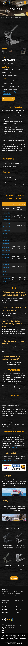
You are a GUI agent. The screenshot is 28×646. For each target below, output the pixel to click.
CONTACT (5, 612)
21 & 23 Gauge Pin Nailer (17, 591)
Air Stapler (5, 595)
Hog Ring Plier (14, 595)
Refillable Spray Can (17, 600)
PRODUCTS (5, 589)
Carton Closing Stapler (16, 17)
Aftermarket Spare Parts (17, 598)
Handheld (3, 20)
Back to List (14, 578)
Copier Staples (6, 600)
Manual (9, 20)
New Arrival (5, 591)
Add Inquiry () (9, 99)
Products (7, 17)
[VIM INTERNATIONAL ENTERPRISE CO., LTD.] (6, 2)
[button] (25, 53)
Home (1, 17)
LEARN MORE (18, 643)
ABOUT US (5, 606)
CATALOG (18, 609)
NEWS (17, 606)
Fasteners (4, 602)
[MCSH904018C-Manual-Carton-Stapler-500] (14, 35)
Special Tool (5, 598)
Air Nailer (18, 593)
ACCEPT (8, 643)
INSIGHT (4, 609)
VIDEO (17, 612)
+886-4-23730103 (11, 628)
